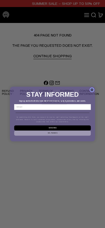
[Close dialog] (92, 90)
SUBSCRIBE (52, 128)
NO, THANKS (52, 133)
